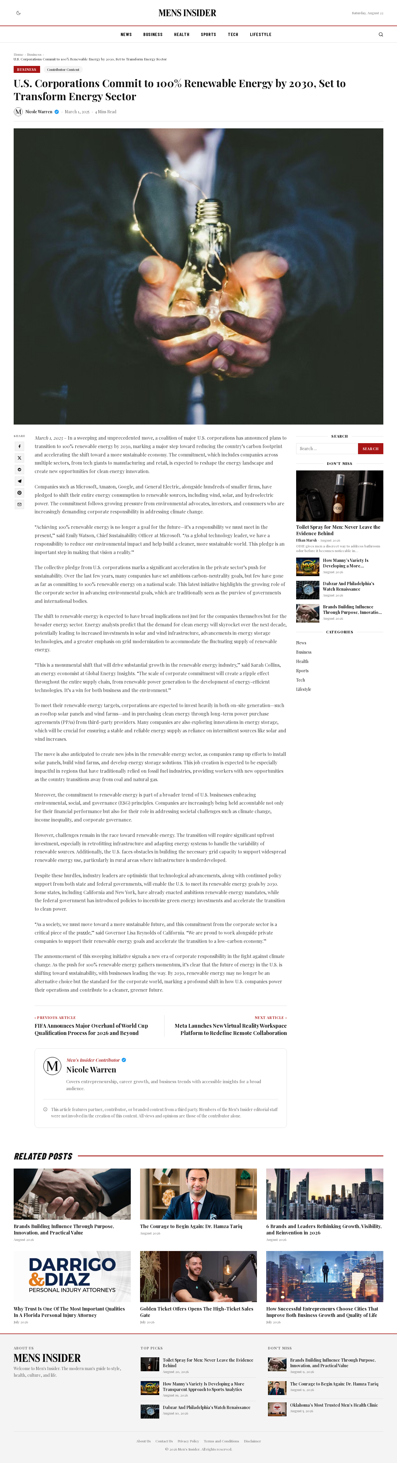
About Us (143, 1441)
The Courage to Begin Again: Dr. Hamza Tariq (191, 1226)
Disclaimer (252, 1441)
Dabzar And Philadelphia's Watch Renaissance (348, 586)
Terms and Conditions (221, 1441)
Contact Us (164, 1441)
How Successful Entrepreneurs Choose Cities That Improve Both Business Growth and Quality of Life (322, 1312)
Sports (208, 34)
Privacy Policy (188, 1441)
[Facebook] (19, 446)
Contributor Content (63, 69)
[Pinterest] (19, 492)
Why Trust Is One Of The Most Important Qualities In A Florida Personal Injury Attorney (69, 1312)
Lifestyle (261, 34)
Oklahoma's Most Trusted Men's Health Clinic (334, 1405)
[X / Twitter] (19, 458)
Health (181, 34)
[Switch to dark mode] (18, 12)
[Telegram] (19, 481)
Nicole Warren (38, 111)
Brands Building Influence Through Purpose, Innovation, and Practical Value (352, 612)
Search (371, 448)
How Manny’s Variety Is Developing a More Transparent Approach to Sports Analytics (348, 569)
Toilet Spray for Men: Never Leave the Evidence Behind (208, 1362)
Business (152, 34)
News (126, 34)
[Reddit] (19, 469)
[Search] (380, 34)
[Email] (19, 504)
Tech (233, 34)
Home (19, 54)
